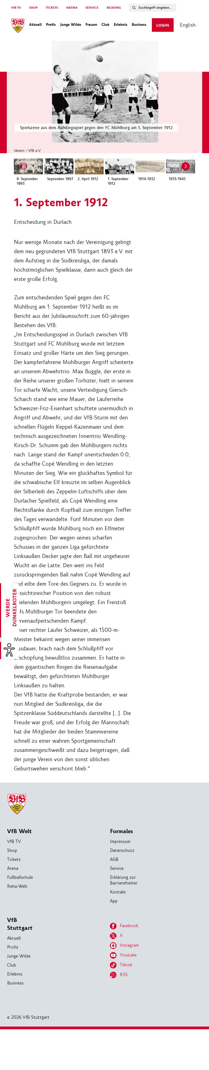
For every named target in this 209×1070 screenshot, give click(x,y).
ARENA (71, 8)
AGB (114, 859)
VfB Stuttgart (20, 924)
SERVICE (92, 8)
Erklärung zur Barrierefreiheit (124, 880)
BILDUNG (114, 8)
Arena (12, 868)
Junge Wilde (18, 956)
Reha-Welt (17, 886)
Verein (19, 150)
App (114, 901)
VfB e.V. (34, 150)
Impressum (120, 841)
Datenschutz (122, 850)
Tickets (14, 859)
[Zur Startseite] (18, 26)
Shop (12, 850)
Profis (12, 947)
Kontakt (118, 892)
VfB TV (16, 8)
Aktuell (14, 938)
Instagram (129, 945)
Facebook (129, 925)
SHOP (33, 8)
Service (117, 868)
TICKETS (52, 8)
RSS (124, 974)
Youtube (128, 955)
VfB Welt (19, 831)
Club (11, 965)
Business (15, 983)
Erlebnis (14, 974)
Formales (121, 831)
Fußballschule (20, 877)
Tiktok (126, 965)
